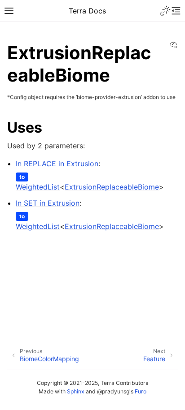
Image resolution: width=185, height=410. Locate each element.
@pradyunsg (113, 391)
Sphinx (75, 391)
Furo (140, 391)
